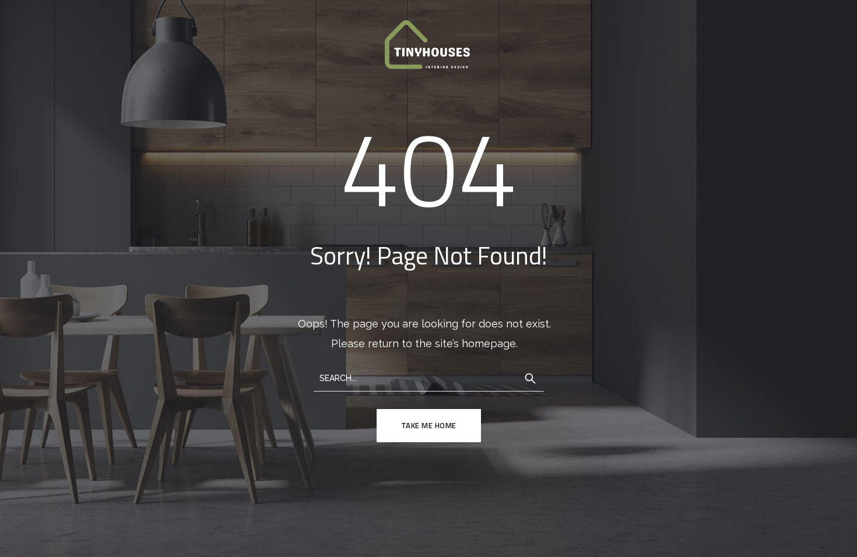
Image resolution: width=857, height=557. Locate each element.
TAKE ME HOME (428, 425)
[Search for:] (429, 377)
